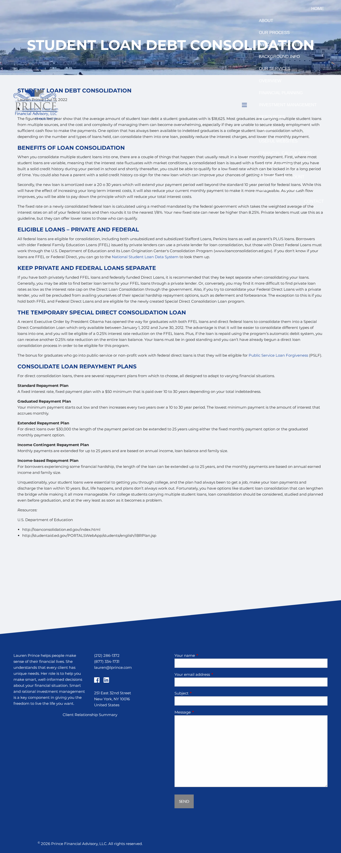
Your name (204, 655)
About (266, 20)
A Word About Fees (281, 44)
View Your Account (281, 177)
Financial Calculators (285, 153)
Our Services (274, 68)
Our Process (274, 32)
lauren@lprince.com (113, 667)
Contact (314, 201)
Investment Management (288, 104)
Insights (269, 128)
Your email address (211, 674)
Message (202, 712)
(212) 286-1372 (107, 655)
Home (317, 8)
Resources (272, 116)
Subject (200, 693)
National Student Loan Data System (145, 256)
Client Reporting (279, 189)
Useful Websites (278, 141)
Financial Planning (281, 92)
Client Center (275, 165)
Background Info (279, 56)
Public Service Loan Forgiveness (278, 355)
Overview (270, 80)
